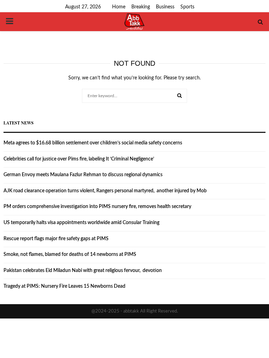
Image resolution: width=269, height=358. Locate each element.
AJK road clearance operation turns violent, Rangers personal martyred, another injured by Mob (105, 190)
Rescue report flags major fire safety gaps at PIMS (56, 238)
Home (118, 7)
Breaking (140, 7)
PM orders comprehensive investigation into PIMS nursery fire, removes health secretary (97, 206)
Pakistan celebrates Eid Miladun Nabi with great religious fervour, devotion (83, 270)
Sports (187, 7)
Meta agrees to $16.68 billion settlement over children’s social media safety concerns (93, 143)
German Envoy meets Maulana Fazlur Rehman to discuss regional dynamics (83, 174)
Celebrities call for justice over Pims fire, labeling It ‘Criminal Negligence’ (79, 159)
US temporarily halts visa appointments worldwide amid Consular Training (81, 222)
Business (165, 7)
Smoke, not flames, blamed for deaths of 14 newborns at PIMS (70, 254)
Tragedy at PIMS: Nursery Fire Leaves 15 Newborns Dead (64, 286)
